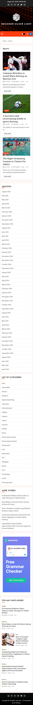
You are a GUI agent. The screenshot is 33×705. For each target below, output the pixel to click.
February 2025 (7, 248)
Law (3, 449)
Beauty (4, 392)
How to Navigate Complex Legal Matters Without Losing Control (22, 640)
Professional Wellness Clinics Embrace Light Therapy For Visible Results (15, 611)
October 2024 (6, 264)
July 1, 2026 (6, 628)
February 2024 (7, 289)
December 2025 (7, 220)
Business (5, 396)
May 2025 (5, 236)
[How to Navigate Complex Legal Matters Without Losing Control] (8, 639)
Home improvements (9, 441)
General (4, 425)
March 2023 (6, 329)
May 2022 (5, 365)
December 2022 (7, 341)
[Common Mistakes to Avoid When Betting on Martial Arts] (16, 61)
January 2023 (6, 337)
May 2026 (5, 200)
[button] (2, 34)
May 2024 (5, 276)
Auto (3, 383)
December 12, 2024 (18, 81)
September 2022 (7, 353)
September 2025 (7, 224)
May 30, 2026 (7, 686)
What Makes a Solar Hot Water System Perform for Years (16, 625)
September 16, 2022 (18, 167)
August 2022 (6, 357)
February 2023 (7, 333)
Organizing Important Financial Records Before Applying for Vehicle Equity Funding (16, 517)
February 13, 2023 (18, 124)
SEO (3, 458)
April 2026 (5, 204)
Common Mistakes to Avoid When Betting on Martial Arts (15, 76)
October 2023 (6, 305)
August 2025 (6, 228)
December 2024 (7, 256)
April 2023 (5, 325)
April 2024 (5, 280)
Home (4, 433)
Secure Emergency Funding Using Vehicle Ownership (15, 683)
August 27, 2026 (8, 615)
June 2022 (5, 361)
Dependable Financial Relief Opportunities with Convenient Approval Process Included (16, 526)
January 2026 (6, 216)
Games (4, 420)
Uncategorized (7, 482)
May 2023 (5, 321)
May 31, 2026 (7, 658)
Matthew (7, 81)
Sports (6, 68)
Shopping (5, 462)
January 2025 (6, 252)
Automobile (6, 387)
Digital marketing (8, 400)
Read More (7, 91)
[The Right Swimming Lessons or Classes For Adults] (16, 146)
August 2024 (6, 272)
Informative (6, 445)
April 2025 (5, 240)
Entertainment (7, 408)
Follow (30, 34)
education (5, 404)
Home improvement (9, 437)
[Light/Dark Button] (23, 34)
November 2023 (7, 301)
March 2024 (6, 285)
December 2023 (7, 297)
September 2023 (7, 309)
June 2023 (5, 317)
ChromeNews (27, 700)
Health (4, 429)
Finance (4, 416)
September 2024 (7, 268)
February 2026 (7, 212)
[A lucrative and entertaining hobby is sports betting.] (16, 104)
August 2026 (6, 192)
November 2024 (7, 260)
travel (4, 478)
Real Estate (6, 454)
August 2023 (6, 313)
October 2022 (6, 349)
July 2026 (5, 196)
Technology (6, 474)
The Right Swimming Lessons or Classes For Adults (14, 161)
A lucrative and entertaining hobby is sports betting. (14, 118)
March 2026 (6, 208)
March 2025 (6, 244)
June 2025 (5, 232)
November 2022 (7, 345)
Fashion (4, 412)
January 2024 (6, 293)
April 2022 (5, 369)
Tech (3, 470)
